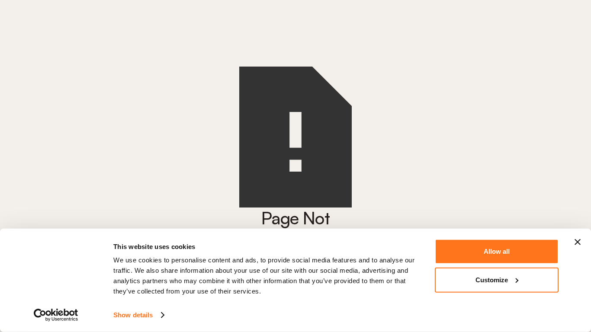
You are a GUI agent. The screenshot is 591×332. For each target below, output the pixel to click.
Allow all (497, 251)
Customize (491, 279)
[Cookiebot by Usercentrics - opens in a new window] (56, 315)
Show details (133, 315)
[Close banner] (578, 242)
